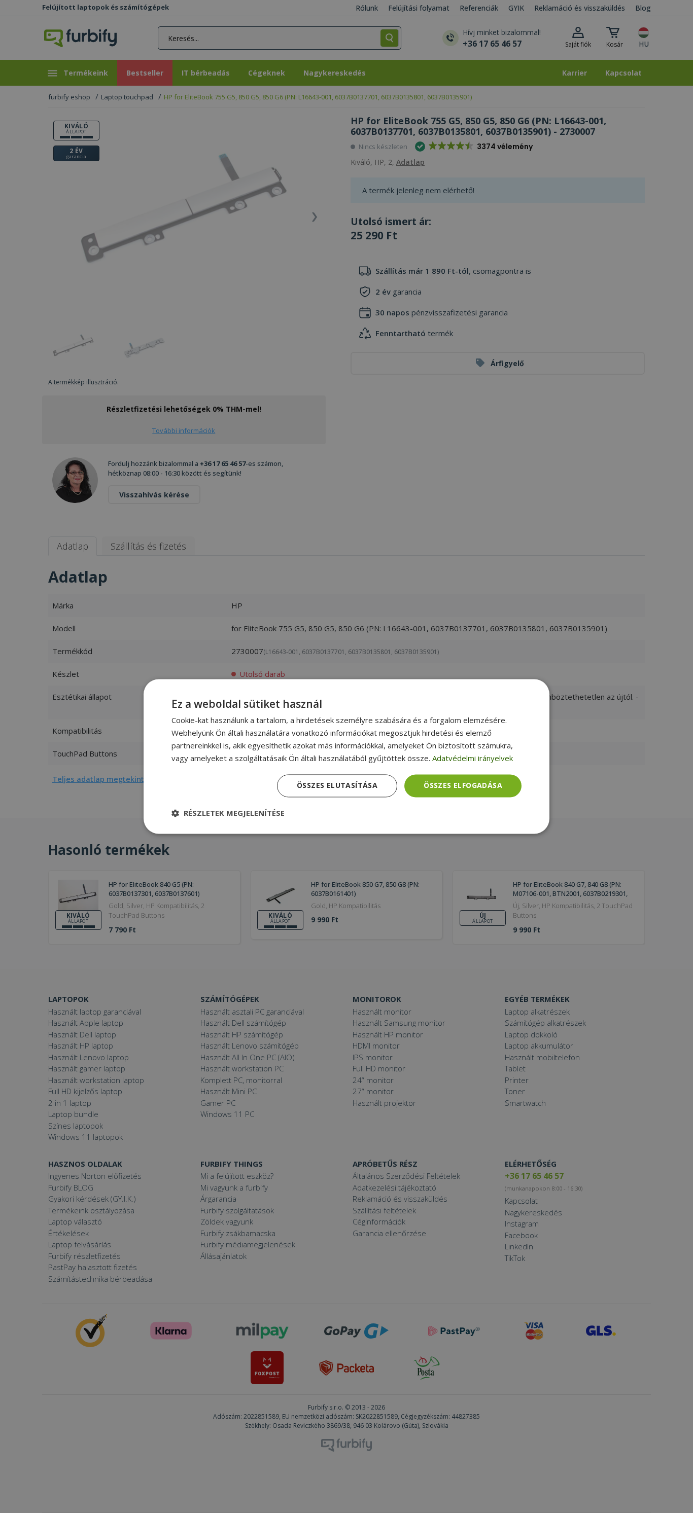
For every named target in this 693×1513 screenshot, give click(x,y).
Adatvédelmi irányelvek (472, 758)
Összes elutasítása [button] (337, 785)
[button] (228, 813)
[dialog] (346, 756)
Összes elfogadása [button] (463, 785)
